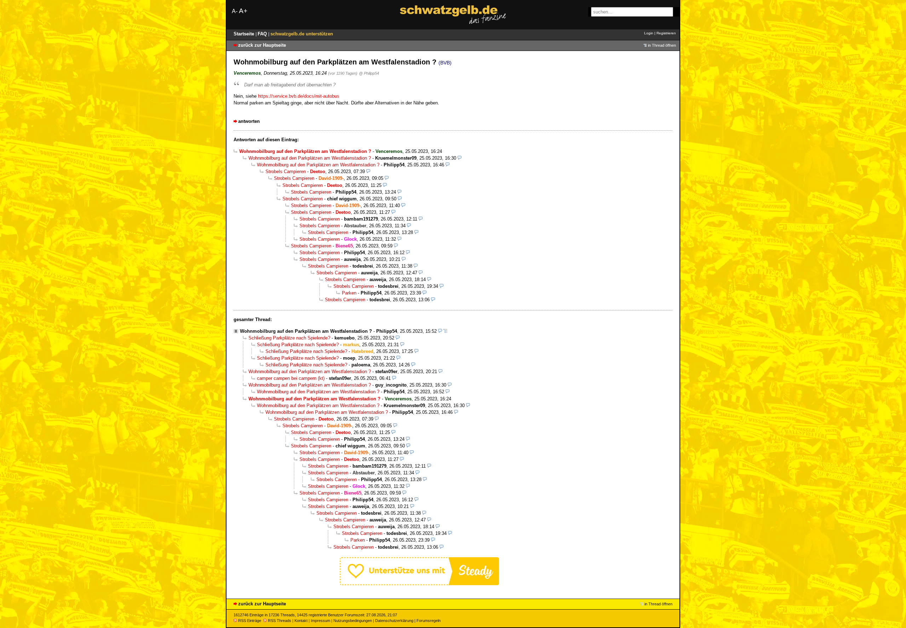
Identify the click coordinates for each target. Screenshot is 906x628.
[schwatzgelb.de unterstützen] (419, 584)
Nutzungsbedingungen (352, 620)
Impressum (320, 620)
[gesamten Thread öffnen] (445, 331)
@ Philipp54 (369, 73)
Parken (349, 293)
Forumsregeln (429, 620)
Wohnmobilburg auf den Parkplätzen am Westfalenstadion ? (309, 158)
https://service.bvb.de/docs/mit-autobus (298, 96)
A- (234, 11)
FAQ (263, 33)
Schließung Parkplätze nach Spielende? (289, 338)
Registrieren (666, 33)
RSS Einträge (249, 620)
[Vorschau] (459, 158)
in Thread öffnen (662, 45)
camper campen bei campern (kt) (291, 378)
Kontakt (301, 620)
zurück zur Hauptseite (262, 45)
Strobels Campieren (285, 171)
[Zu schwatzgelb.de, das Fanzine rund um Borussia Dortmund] (453, 14)
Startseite (245, 33)
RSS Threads (279, 620)
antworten (249, 121)
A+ (243, 11)
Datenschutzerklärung (394, 620)
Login (648, 33)
